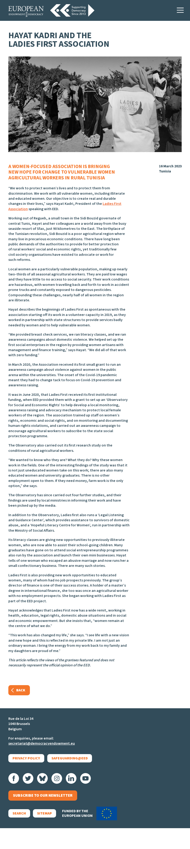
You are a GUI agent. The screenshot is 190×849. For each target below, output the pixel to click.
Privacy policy (26, 758)
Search (19, 813)
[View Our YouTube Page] (85, 778)
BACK (20, 690)
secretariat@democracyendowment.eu (41, 743)
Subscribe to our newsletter (43, 795)
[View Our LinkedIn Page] (71, 778)
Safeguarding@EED (69, 758)
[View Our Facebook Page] (13, 778)
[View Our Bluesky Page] (42, 778)
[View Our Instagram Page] (56, 778)
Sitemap (44, 813)
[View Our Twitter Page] (28, 778)
